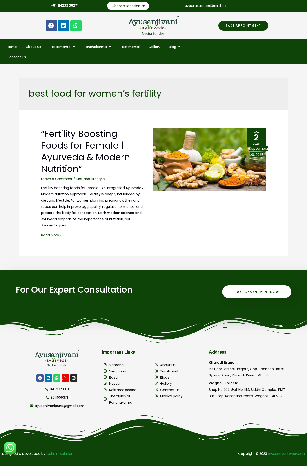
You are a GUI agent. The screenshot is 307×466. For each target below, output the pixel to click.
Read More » (51, 235)
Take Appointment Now (257, 292)
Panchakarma (95, 46)
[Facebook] (51, 25)
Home (12, 46)
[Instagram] (73, 378)
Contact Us (16, 57)
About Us (33, 46)
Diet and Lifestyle (90, 178)
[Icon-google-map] (65, 378)
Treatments (60, 46)
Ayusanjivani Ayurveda (286, 453)
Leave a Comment (57, 178)
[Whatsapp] (76, 25)
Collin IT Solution (59, 453)
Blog (172, 46)
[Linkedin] (63, 25)
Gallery (154, 46)
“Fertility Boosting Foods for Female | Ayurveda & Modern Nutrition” (85, 151)
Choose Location (126, 5)
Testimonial (130, 46)
